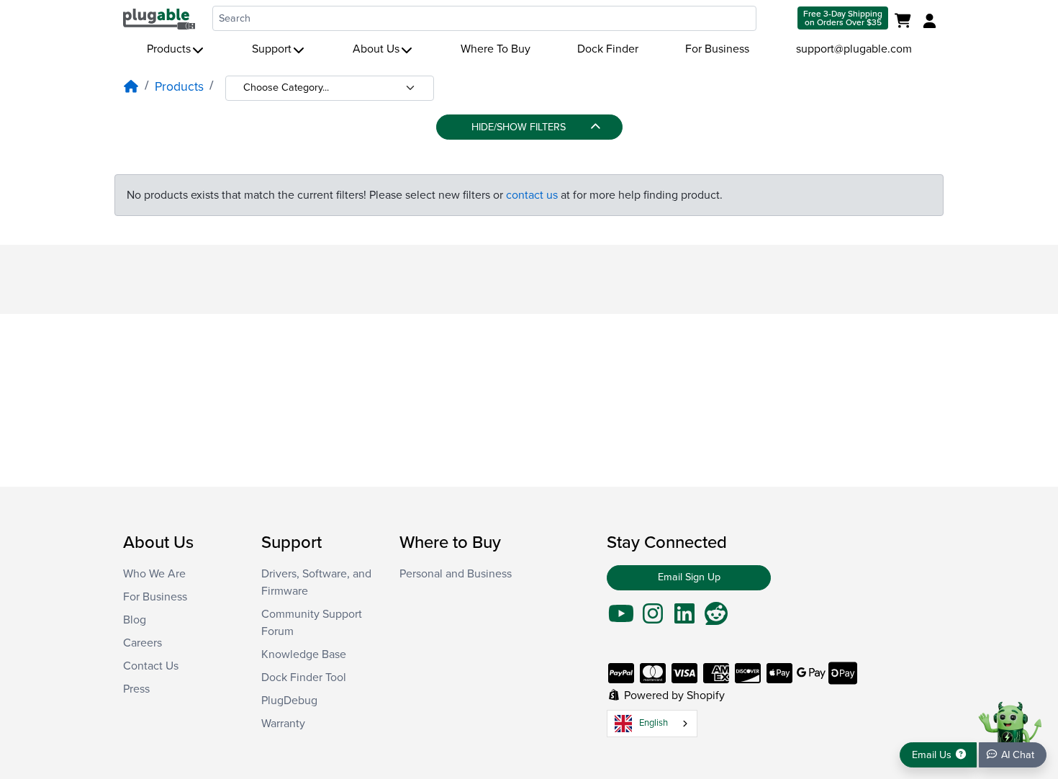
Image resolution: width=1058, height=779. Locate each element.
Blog (134, 620)
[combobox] (484, 18)
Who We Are (154, 574)
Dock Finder (607, 49)
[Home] (131, 86)
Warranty (283, 723)
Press (136, 689)
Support (271, 49)
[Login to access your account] (928, 21)
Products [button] (169, 49)
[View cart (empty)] (906, 21)
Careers (142, 643)
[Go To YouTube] (621, 618)
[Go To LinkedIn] (684, 618)
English (653, 723)
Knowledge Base (303, 654)
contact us (532, 195)
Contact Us (150, 666)
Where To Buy (495, 49)
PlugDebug (289, 700)
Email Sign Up (689, 577)
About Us (376, 49)
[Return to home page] (159, 18)
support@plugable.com (854, 49)
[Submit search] (775, 18)
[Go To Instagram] (652, 618)
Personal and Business (455, 574)
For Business (717, 49)
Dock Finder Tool (303, 677)
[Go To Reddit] (716, 618)
